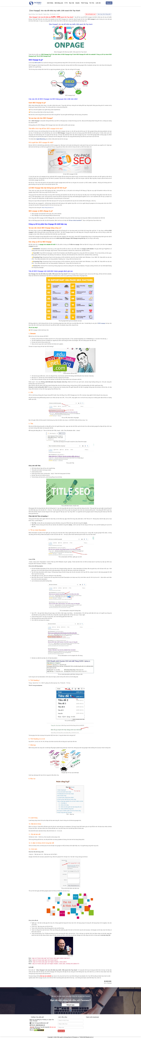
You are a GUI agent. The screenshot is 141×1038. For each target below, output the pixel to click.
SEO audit (37, 62)
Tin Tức (91, 3)
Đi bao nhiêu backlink (75, 220)
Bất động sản (59, 3)
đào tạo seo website (45, 976)
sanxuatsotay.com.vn (35, 1034)
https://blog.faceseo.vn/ (48, 207)
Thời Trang (84, 3)
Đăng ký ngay (70, 1005)
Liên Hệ (98, 3)
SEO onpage (101, 323)
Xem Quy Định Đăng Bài (104, 14)
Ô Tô (66, 3)
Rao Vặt (71, 3)
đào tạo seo (53, 1027)
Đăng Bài (109, 3)
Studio (77, 3)
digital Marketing (41, 139)
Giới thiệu (50, 3)
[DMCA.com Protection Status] (39, 1030)
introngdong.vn (34, 1032)
